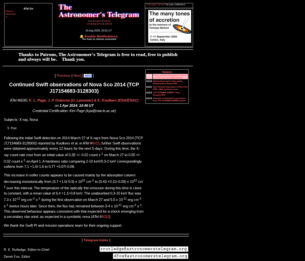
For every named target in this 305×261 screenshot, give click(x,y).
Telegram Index (96, 240)
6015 (96, 143)
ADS (88, 75)
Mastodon (10, 14)
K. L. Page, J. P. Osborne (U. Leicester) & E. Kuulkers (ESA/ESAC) (83, 100)
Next (77, 75)
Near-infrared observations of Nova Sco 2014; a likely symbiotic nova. (170, 88)
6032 (105, 217)
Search (98, 21)
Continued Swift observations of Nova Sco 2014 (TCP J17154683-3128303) (170, 76)
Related (167, 72)
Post (90, 21)
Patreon (9, 11)
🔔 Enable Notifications (99, 36)
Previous (64, 75)
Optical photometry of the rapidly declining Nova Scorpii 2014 (167, 82)
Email (109, 24)
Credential (91, 24)
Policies (107, 21)
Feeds (101, 24)
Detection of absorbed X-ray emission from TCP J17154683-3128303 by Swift (169, 99)
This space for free (156, 4)
